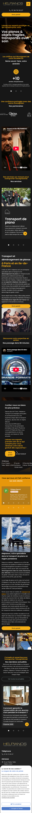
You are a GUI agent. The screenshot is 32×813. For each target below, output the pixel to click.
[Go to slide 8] (14, 508)
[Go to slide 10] (23, 508)
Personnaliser (17, 804)
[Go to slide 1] (11, 91)
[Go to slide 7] (9, 508)
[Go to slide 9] (18, 508)
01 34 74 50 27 (17, 10)
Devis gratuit (16, 14)
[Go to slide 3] (21, 91)
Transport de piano (16, 221)
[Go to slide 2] (16, 91)
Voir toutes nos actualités (16, 679)
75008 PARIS (18, 465)
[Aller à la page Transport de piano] (16, 197)
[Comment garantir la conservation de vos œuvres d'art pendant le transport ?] (16, 695)
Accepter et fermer (17, 808)
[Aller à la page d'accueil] (13, 3)
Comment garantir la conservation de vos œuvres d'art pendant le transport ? (15, 710)
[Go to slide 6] (28, 503)
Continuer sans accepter (8, 797)
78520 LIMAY (8, 464)
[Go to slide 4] (23, 245)
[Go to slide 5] (23, 503)
